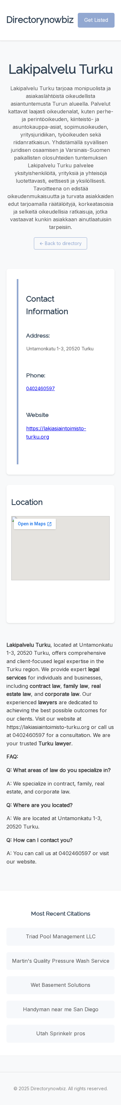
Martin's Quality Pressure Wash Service (60, 961)
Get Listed (96, 20)
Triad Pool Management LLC (61, 936)
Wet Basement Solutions (60, 985)
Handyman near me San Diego (60, 1009)
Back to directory (60, 243)
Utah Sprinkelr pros (60, 1033)
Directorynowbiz (40, 19)
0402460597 (40, 388)
